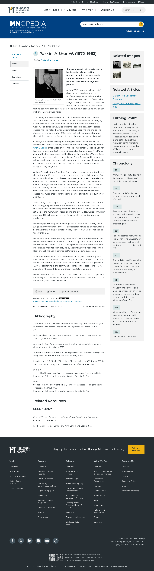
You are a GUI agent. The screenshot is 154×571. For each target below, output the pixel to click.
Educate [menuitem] (70, 461)
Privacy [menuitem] (59, 566)
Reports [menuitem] (97, 486)
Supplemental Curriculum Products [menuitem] (74, 496)
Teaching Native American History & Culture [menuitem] (74, 505)
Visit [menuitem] (12, 461)
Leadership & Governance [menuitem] (99, 480)
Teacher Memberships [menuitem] (75, 517)
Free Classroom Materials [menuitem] (72, 472)
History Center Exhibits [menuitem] (16, 482)
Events (105, 2)
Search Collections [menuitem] (45, 479)
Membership (95, 2)
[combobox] (112, 24)
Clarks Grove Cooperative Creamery (125, 97)
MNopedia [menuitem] (42, 512)
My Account (130, 2)
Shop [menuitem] (124, 486)
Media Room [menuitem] (99, 495)
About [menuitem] (14, 70)
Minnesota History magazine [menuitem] (45, 501)
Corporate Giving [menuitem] (129, 481)
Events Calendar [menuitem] (16, 488)
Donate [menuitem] (125, 476)
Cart (142, 2)
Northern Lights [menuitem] (72, 479)
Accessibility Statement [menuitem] (119, 566)
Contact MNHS (138, 544)
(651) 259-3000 (122, 544)
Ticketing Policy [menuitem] (85, 566)
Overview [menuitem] (42, 467)
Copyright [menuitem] (16, 77)
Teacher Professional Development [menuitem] (74, 489)
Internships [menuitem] (98, 505)
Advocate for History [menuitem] (130, 491)
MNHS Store (75, 2)
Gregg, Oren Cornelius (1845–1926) (127, 105)
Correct (53, 291)
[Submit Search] (141, 24)
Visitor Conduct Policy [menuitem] (101, 566)
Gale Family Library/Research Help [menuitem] (47, 484)
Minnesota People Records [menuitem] (45, 472)
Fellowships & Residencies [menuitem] (99, 511)
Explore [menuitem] (42, 461)
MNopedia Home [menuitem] (16, 55)
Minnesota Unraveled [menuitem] (46, 507)
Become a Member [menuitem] (18, 476)
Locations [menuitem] (14, 467)
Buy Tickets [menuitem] (14, 471)
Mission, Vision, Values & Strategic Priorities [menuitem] (103, 472)
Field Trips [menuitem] (70, 512)
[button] (47, 10)
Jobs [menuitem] (96, 500)
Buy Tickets (114, 2)
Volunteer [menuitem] (98, 522)
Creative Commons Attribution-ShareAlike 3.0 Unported (57, 301)
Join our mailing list (136, 449)
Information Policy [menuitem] (71, 566)
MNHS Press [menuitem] (43, 495)
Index (31, 46)
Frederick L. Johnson (50, 60)
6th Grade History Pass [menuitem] (73, 523)
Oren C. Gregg (40, 148)
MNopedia (22, 46)
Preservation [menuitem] (43, 517)
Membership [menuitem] (127, 471)
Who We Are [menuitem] (100, 461)
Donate (85, 2)
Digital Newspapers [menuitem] (46, 491)
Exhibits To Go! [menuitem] (100, 491)
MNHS (13, 46)
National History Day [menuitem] (74, 483)
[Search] (141, 10)
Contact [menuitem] (15, 84)
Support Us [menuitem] (128, 461)
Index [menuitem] (14, 64)
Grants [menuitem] (96, 517)
